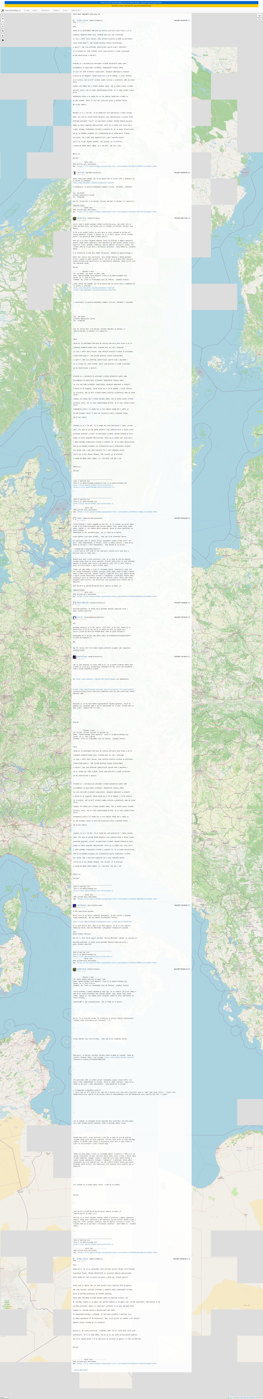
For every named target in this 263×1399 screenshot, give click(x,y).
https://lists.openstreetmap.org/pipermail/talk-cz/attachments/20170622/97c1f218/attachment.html (117, 1363)
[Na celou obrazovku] (2, 26)
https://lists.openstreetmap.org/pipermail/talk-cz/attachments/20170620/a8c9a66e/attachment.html (117, 1252)
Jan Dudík (80, 172)
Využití (34, 10)
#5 (189, 603)
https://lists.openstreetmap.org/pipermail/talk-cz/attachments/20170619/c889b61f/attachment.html (117, 963)
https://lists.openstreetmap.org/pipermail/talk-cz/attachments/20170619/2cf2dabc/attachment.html (117, 512)
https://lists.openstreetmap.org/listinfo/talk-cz (93, 485)
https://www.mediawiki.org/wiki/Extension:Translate (93, 183)
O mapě (26, 10)
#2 (189, 172)
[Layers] (259, 17)
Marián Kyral (81, 218)
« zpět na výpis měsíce (80, 1370)
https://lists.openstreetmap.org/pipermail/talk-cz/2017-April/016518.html (102, 921)
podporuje (125, 3)
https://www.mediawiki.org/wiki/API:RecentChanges (96, 679)
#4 (189, 518)
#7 (189, 656)
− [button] (2, 22)
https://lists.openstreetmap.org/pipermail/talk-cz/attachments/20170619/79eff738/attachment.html (117, 212)
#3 (189, 218)
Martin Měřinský (83, 602)
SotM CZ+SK (75, 10)
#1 (189, 20)
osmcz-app (232, 1397)
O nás (65, 10)
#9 (189, 969)
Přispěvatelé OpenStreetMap (247, 1397)
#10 (188, 1259)
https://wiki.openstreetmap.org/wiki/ (119, 1057)
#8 (189, 905)
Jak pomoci (45, 10)
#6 (189, 617)
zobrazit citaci (78, 205)
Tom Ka (80, 617)
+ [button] (2, 18)
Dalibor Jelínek (82, 20)
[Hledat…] (2, 30)
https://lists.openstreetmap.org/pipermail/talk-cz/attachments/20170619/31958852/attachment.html (117, 166)
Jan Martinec (81, 905)
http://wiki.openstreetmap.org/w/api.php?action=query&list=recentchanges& (104, 689)
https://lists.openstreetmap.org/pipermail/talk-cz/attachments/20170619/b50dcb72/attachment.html (117, 596)
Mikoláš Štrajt (82, 656)
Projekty (56, 10)
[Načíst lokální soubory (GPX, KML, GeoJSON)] (2, 40)
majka (79, 518)
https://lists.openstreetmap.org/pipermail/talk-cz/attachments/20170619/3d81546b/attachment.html (117, 899)
